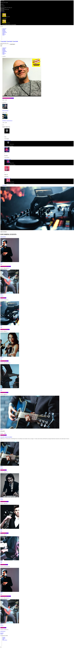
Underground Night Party (5, 266)
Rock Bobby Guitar (4, 392)
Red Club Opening (4, 564)
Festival (1, 468)
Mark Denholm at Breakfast (8, 98)
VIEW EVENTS (3, 236)
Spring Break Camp (4, 360)
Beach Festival (3, 297)
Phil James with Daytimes (5, 110)
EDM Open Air (3, 435)
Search (12, 44)
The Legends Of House (5, 329)
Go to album (2, 12)
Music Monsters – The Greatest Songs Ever (7, 120)
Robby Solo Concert (4, 533)
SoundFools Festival (4, 501)
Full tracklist (4, 185)
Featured (1, 625)
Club (1, 264)
